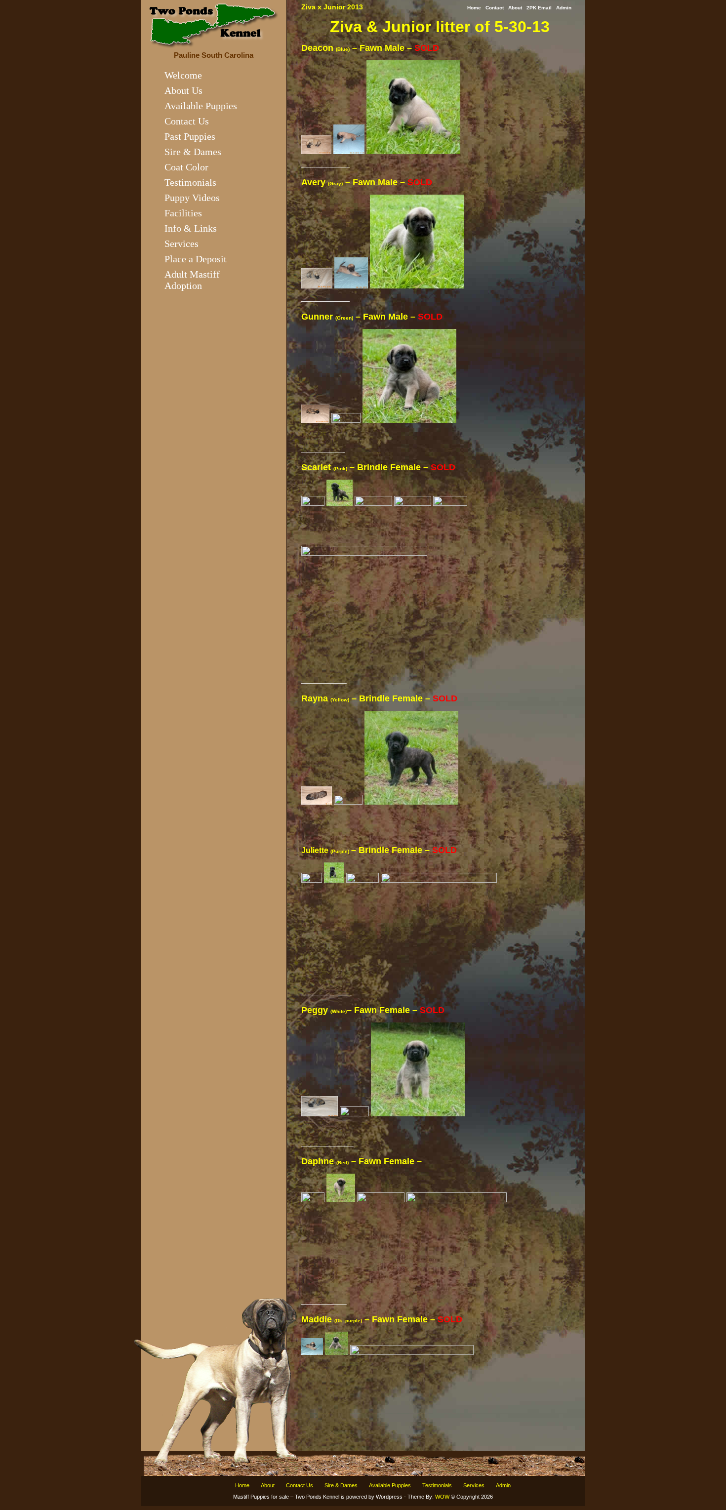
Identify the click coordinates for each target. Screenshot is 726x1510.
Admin (563, 7)
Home (474, 7)
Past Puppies (189, 136)
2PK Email (539, 7)
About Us (183, 90)
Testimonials (190, 182)
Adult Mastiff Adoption (192, 280)
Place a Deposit (195, 258)
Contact (494, 7)
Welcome (183, 75)
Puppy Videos (192, 197)
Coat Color (186, 167)
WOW (442, 1497)
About (515, 7)
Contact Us (186, 121)
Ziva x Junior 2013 (332, 7)
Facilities (183, 212)
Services (181, 243)
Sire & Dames (192, 151)
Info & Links (190, 228)
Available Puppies (200, 105)
